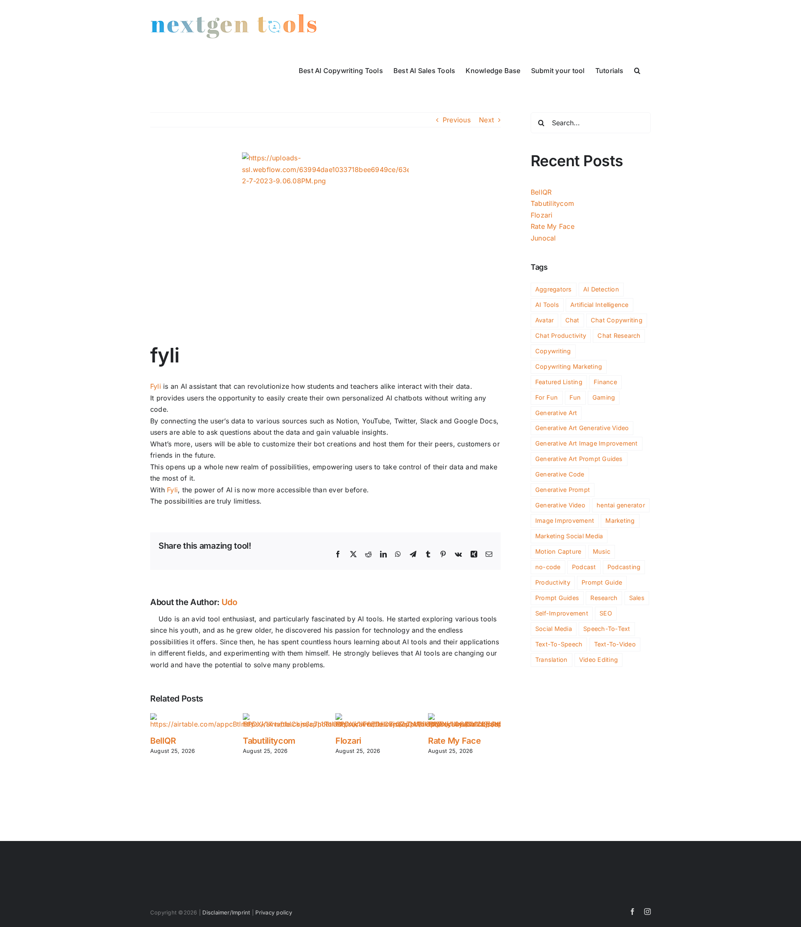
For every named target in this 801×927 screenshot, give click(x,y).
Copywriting (553, 351)
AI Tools (547, 304)
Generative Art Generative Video (582, 427)
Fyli (155, 386)
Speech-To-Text (606, 628)
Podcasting (623, 566)
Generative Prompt (562, 489)
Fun (575, 397)
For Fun (546, 397)
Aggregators (553, 289)
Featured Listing (558, 381)
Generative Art (556, 412)
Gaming (603, 397)
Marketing (620, 520)
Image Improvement (564, 520)
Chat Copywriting (616, 320)
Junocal (543, 238)
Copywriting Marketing (568, 366)
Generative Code (559, 474)
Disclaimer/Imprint (226, 912)
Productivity (552, 582)
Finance (605, 381)
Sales (637, 597)
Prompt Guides (557, 597)
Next (486, 120)
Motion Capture (558, 551)
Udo (229, 602)
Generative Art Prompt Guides (579, 458)
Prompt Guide (602, 582)
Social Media (553, 628)
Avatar (544, 320)
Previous (457, 120)
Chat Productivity (560, 335)
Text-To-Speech (558, 644)
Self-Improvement (561, 613)
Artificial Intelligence (599, 304)
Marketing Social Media (569, 535)
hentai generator (621, 505)
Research (603, 597)
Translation (551, 659)
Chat (572, 320)
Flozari (348, 741)
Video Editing (598, 659)
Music (601, 551)
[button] (637, 69)
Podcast (584, 566)
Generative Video (560, 505)
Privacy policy (273, 912)
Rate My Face (454, 741)
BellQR (163, 741)
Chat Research (618, 335)
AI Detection (601, 289)
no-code (548, 566)
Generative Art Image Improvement (586, 443)
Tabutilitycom (269, 741)
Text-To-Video (615, 644)
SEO (605, 613)
